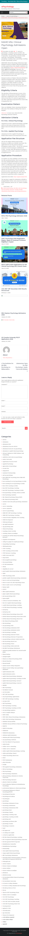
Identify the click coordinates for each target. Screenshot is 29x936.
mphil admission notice (9, 674)
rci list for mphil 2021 (8, 835)
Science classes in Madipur (10, 866)
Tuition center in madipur (9, 894)
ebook (4, 566)
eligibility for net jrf (8, 569)
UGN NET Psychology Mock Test (11, 903)
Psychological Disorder (9, 794)
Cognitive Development (9, 539)
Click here (4, 113)
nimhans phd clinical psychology (11, 737)
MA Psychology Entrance (8, 189)
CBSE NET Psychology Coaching (11, 515)
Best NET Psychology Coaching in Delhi (13, 490)
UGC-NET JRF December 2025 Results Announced (14, 289)
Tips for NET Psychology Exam (11, 892)
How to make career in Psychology (12, 584)
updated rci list (7, 908)
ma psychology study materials (11, 646)
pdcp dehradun (7, 762)
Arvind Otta (6, 468)
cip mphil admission (8, 524)
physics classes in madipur (10, 782)
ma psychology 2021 (8, 625)
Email (3, 406)
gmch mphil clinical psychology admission (14, 571)
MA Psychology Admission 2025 (11, 627)
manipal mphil (6, 656)
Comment (4, 384)
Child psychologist (8, 522)
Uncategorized (7, 906)
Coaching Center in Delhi (15, 53)
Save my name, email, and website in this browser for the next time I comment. (13, 417)
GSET (4, 573)
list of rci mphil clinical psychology (12, 603)
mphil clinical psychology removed (12, 683)
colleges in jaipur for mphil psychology (13, 541)
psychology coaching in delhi (10, 816)
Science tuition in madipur (10, 870)
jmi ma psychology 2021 (9, 596)
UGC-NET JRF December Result (11, 901)
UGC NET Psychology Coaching (11, 899)
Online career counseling (9, 746)
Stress (4, 890)
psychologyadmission (20, 191)
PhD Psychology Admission (10, 773)
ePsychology (7, 6)
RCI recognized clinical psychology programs (15, 839)
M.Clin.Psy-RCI (6, 612)
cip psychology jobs (8, 526)
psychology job (7, 819)
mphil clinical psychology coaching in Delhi (14, 678)
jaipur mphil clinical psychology (11, 594)
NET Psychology (7, 703)
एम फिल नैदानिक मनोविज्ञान (8, 919)
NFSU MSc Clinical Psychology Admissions (14, 717)
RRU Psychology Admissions (10, 855)
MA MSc (16, 188)
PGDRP (4, 764)
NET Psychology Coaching (9, 705)
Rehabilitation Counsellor (9, 844)
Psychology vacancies (8, 826)
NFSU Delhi (6, 714)
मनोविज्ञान (4, 922)
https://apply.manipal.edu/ (20, 176)
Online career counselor (9, 748)
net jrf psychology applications (11, 696)
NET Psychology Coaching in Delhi (12, 708)
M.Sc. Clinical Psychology (18, 67)
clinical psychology (8, 188)
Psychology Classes (8, 812)
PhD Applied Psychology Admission (12, 767)
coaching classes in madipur (10, 533)
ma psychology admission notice (11, 630)
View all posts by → (8, 357)
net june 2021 (6, 701)
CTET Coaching (7, 548)
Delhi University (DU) (8, 555)
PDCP (4, 757)
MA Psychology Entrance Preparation (13, 637)
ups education (6, 912)
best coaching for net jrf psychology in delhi (14, 481)
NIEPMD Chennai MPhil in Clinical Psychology (15, 723)
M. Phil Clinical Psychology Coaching (12, 607)
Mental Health (6, 663)
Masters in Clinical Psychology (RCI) (12, 658)
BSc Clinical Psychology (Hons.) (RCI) (12, 497)
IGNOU (4, 589)
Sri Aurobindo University (9, 881)
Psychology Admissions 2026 (10, 807)
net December (6, 692)
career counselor (7, 508)
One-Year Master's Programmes (11, 742)
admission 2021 (7, 444)
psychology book (7, 810)
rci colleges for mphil (8, 832)
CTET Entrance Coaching (9, 553)
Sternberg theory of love (9, 888)
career (4, 504)
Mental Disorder (7, 661)
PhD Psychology (7, 771)
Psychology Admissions (9, 805)
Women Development (8, 915)
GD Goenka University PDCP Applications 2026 (10, 338)
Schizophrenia (6, 861)
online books (6, 744)
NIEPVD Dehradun (7, 728)
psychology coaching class (8, 58)
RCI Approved (6, 830)
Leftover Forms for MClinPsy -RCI (12, 600)
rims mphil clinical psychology (11, 850)
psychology (18, 57)
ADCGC (4, 439)
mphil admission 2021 (8, 671)
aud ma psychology (8, 475)
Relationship (6, 848)
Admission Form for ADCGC (10, 446)
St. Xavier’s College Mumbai (10, 883)
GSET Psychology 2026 (9, 575)
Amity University (7, 459)
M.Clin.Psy (5, 609)
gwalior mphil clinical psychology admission (14, 578)
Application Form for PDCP (10, 461)
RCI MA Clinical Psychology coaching (12, 837)
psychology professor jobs (10, 821)
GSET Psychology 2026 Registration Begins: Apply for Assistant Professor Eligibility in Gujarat (13, 240)
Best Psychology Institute (9, 495)
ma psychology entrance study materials (13, 639)
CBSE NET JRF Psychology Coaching (12, 513)
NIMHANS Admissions (8, 733)
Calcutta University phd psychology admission (15, 501)
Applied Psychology (8, 464)
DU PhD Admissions (8, 564)
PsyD (4, 828)
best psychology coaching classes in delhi (14, 492)
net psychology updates (9, 710)
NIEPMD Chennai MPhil (9, 721)
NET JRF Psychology (8, 694)
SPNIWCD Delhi (7, 875)
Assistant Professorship (9, 473)
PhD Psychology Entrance (9, 779)
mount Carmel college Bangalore (11, 665)
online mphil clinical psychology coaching (14, 751)
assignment (6, 470)
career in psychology (8, 510)
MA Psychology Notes (8, 643)
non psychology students (9, 739)
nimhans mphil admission (9, 735)
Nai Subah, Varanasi (8, 689)
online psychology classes (9, 753)
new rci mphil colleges (9, 712)
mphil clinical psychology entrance (12, 680)
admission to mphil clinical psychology (13, 451)
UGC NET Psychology (8, 897)
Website (3, 411)
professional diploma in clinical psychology (14, 788)
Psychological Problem (9, 796)
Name (3, 400)
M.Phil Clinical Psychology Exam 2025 (13, 614)
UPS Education (6, 910)
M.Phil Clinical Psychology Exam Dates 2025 (14, 616)
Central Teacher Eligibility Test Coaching (13, 517)
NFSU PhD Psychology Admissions (12, 719)
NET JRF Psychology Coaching (11, 699)
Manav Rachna (6, 654)
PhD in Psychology (8, 769)
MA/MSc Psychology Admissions (11, 648)
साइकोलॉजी (5, 924)
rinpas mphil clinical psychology (11, 853)
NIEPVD (5, 726)
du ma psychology (7, 562)
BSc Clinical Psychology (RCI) (10, 499)
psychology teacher (11, 60)
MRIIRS (5, 685)
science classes (7, 863)
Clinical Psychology (8, 529)
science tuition (6, 868)
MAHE (17, 189)
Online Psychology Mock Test (10, 755)
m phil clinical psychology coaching (12, 605)
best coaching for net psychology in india (14, 483)
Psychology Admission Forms (10, 803)
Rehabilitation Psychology (9, 846)
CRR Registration (7, 546)
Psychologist (10, 57)
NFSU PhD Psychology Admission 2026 (14, 216)
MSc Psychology (7, 687)
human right (6, 587)
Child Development (8, 519)
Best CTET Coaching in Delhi (10, 485)
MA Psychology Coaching (9, 632)
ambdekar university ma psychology (12, 457)
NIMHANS (5, 730)
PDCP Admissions (7, 760)
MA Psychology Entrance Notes (11, 634)
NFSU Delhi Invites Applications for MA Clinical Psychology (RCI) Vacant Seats (14, 265)
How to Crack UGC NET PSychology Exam (14, 582)
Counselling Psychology (9, 544)
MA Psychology (23, 188)
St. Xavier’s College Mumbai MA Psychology (14, 885)
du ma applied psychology (10, 560)
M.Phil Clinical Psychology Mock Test (12, 618)
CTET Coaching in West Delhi (10, 550)
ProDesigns (19, 933)
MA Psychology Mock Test (10, 641)
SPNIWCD (5, 872)
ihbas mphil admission (9, 591)
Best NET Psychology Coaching (11, 488)
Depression (6, 557)
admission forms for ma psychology (12, 448)
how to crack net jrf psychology (11, 580)
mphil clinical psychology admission (12, 676)
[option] (18, 1)
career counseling (7, 506)
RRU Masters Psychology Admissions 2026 (13, 314)
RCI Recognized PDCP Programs (11, 841)
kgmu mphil (6, 598)
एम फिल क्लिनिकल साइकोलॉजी (8, 917)
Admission (5, 442)
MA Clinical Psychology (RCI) (10, 621)
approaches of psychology (10, 466)
